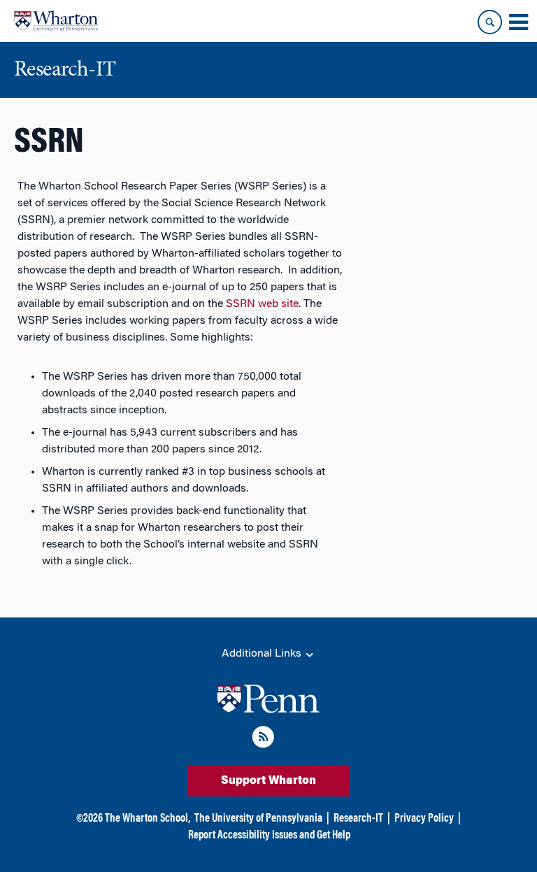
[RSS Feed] (263, 739)
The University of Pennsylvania (258, 818)
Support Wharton (268, 781)
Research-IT (358, 818)
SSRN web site (262, 304)
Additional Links (263, 653)
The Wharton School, (147, 818)
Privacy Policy (424, 818)
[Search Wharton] (490, 22)
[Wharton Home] (56, 20)
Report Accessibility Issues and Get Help (269, 835)
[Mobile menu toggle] (518, 22)
